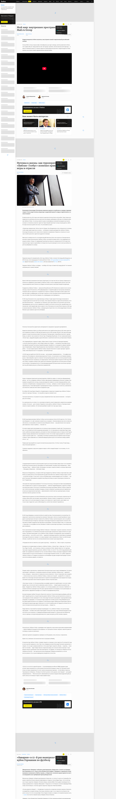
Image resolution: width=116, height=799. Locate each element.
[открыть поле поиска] (92, 1)
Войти (88, 1)
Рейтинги (34, 1)
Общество (25, 128)
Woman (57, 1)
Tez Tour (56, 261)
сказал (25, 794)
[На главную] (3, 1)
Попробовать (59, 32)
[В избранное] (37, 129)
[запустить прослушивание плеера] (66, 24)
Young (65, 1)
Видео (50, 1)
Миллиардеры (42, 128)
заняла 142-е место (38, 261)
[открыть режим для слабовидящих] (64, 24)
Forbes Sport (42, 723)
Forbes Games (26, 1)
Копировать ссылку (67, 34)
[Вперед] (74, 90)
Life (53, 1)
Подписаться (27, 111)
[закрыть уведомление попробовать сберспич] (66, 28)
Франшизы (40, 1)
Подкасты (45, 1)
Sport (61, 1)
